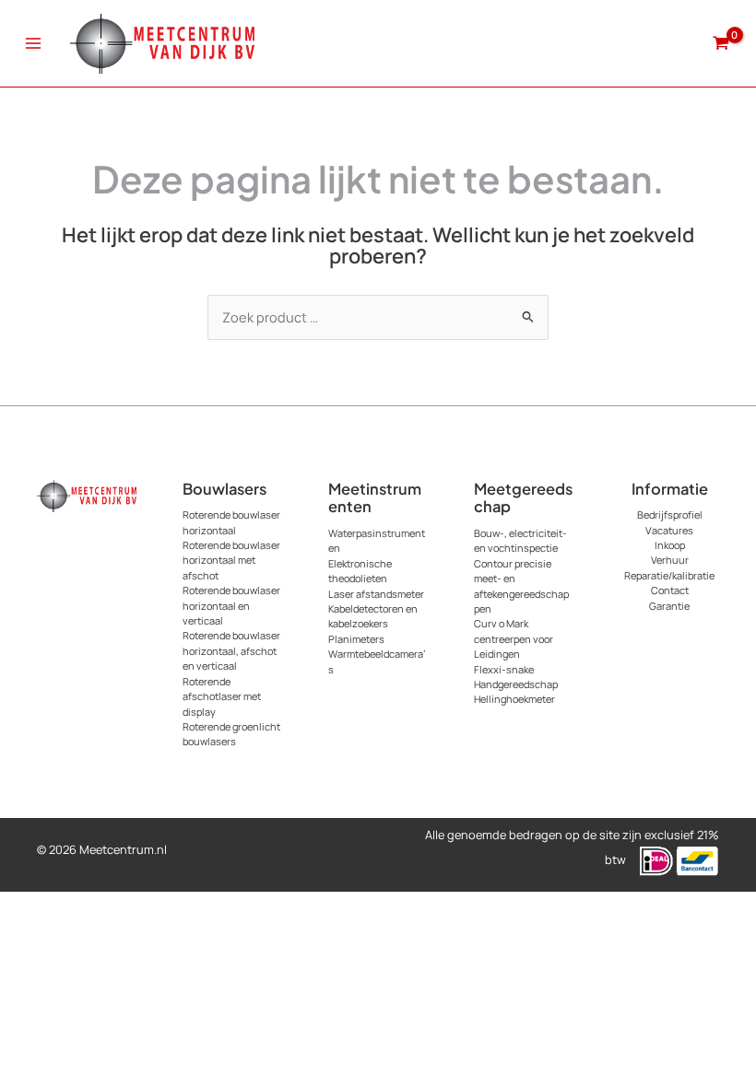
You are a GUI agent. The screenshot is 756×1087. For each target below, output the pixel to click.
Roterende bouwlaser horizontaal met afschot (231, 560)
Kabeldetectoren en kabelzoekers (373, 616)
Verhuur (670, 560)
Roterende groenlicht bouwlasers (231, 733)
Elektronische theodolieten (360, 570)
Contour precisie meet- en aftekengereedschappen (521, 585)
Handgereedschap (516, 684)
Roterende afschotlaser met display (222, 696)
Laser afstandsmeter (376, 594)
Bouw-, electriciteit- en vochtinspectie (520, 540)
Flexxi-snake (504, 669)
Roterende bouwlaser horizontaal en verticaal (231, 605)
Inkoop (670, 545)
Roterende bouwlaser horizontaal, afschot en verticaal (231, 650)
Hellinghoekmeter (514, 699)
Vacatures (669, 530)
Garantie (669, 606)
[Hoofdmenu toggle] (33, 43)
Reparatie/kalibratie (669, 575)
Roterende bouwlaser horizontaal (231, 522)
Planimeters (356, 639)
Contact (670, 590)
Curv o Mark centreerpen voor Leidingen (513, 638)
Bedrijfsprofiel (670, 514)
